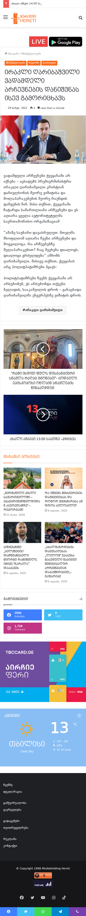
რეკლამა (10, 839)
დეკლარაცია (12, 792)
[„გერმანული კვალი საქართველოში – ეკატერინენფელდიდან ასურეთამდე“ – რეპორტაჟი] (22, 478)
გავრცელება (12, 810)
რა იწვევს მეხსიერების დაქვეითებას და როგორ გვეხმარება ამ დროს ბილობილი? (63, 499)
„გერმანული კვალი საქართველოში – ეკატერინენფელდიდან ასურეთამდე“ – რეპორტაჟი (22, 501)
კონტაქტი (10, 846)
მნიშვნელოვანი (31, 54)
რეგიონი (34, 63)
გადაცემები (11, 821)
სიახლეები (49, 63)
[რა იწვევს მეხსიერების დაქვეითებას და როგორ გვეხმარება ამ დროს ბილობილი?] (63, 478)
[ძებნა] (80, 19)
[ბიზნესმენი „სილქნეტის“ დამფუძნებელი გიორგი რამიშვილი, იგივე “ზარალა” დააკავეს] (22, 532)
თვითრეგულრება (15, 828)
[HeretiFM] (27, 17)
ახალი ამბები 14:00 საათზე (29, 4)
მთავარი (13, 54)
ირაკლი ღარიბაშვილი (44, 310)
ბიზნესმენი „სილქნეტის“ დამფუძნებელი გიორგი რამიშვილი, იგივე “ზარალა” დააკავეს (20, 557)
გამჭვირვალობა (14, 803)
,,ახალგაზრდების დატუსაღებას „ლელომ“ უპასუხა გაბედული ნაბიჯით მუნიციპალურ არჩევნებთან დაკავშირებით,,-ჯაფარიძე (61, 561)
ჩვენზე (8, 785)
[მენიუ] (5, 19)
